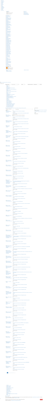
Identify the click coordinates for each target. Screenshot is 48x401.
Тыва (6, 57)
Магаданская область (8, 36)
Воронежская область (8, 19)
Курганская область (8, 33)
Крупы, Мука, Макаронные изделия (25, 118)
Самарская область (8, 48)
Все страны (2, 0)
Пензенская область (8, 44)
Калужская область (8, 26)
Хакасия (7, 60)
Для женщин (22, 223)
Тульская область (8, 56)
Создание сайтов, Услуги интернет (25, 123)
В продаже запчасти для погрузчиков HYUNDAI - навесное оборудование (20, 322)
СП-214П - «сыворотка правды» (16, 282)
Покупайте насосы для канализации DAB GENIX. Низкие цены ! (19, 186)
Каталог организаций (9, 391)
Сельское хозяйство (9, 101)
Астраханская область (26, 14)
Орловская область (8, 43)
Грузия (2, 3)
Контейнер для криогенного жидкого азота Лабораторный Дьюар (20, 287)
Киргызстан (2, 10)
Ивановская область (8, 22)
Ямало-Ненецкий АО (8, 64)
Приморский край (8, 45)
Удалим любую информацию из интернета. (17, 126)
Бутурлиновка (19, 118)
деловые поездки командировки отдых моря (17, 206)
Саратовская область (8, 49)
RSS (7, 394)
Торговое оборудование (23, 193)
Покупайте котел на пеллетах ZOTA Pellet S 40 (18, 201)
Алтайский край (25, 12)
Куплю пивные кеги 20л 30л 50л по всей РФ (17, 191)
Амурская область (26, 13)
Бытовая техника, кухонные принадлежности (11, 89)
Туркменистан (2, 7)
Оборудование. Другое (23, 238)
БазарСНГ (8, 11)
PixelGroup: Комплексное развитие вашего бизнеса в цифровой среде (20, 121)
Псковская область (8, 46)
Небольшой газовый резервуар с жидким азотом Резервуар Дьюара (20, 277)
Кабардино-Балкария (8, 24)
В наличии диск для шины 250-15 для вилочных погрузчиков (19, 352)
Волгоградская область (8, 18)
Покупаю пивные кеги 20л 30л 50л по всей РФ (18, 241)
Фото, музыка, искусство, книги (10, 106)
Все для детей (8, 87)
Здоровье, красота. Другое (24, 158)
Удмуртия (7, 58)
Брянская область (8, 16)
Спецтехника (22, 324)
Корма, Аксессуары (23, 133)
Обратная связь (8, 390)
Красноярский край (8, 32)
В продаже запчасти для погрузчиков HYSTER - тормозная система (20, 357)
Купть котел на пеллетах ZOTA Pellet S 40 (17, 216)
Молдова (2, 6)
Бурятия (7, 17)
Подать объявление (9, 71)
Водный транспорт (23, 198)
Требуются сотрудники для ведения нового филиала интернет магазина (20, 136)
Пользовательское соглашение (10, 387)
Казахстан (2, 4)
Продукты (8, 99)
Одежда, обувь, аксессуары (10, 95)
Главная (1, 82)
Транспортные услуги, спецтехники (10, 104)
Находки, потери (8, 93)
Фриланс (8, 392)
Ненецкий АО (7, 39)
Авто (7, 85)
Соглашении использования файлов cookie (16, 400)
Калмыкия (7, 25)
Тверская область (8, 55)
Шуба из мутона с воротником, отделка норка (18, 221)
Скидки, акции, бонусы (9, 102)
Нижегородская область (8, 40)
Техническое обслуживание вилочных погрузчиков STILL (19, 332)
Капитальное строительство (24, 183)
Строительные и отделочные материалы (25, 203)
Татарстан (7, 54)
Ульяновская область (8, 59)
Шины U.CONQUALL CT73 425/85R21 (17, 211)
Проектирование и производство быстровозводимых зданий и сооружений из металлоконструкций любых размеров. (21, 181)
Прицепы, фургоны (23, 329)
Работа (7, 86)
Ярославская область (8, 65)
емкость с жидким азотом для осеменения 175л (18, 317)
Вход (7, 70)
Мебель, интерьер (9, 92)
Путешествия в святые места (24, 208)
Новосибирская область (8, 41)
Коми (6, 30)
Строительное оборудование (24, 153)
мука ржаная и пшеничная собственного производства (19, 116)
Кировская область (8, 29)
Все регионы (25, 11)
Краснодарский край (8, 31)
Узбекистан (2, 8)
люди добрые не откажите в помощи (17, 337)
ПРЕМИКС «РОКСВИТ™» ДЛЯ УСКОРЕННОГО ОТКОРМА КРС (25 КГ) (20, 131)
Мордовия (7, 37)
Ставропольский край (8, 53)
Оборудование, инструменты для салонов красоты (26, 188)
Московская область (8, 38)
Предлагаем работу (23, 138)
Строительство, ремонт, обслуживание (11, 103)
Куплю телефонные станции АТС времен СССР (18, 166)
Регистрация (10, 70)
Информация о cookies (16, 397)
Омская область (8, 42)
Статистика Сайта (9, 388)
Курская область (8, 34)
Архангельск (9, 82)
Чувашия (7, 63)
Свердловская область (8, 51)
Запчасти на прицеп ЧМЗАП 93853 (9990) (17, 327)
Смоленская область (8, 52)
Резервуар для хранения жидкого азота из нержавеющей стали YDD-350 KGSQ (21, 246)
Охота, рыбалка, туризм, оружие (10, 97)
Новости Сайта (8, 389)
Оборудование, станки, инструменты (11, 94)
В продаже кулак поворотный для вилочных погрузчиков (19, 367)
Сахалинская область (8, 50)
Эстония (2, 9)
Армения (2, 2)
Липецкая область (8, 35)
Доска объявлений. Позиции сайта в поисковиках (12, 393)
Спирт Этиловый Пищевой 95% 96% (17, 156)
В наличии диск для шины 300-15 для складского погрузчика (19, 347)
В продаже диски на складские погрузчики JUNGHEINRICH (19, 342)
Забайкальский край (8, 21)
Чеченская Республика (8, 62)
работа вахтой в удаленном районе (16, 141)
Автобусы (22, 213)
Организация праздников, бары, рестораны (11, 96)
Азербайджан (2, 1)
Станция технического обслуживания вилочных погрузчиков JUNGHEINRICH (21, 362)
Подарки (8, 98)
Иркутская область (8, 23)
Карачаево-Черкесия (8, 27)
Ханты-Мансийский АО (8, 61)
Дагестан (7, 20)
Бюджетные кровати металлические (17, 151)
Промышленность (9, 100)
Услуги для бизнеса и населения (10, 105)
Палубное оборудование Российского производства (18, 196)
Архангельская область (5, 82)
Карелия (7, 28)
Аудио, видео (8, 88)
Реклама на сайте (9, 386)
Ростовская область (8, 47)
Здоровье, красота (9, 90)
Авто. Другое (22, 163)
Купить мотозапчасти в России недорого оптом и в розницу (19, 161)
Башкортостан (7, 15)
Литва (2, 5)
